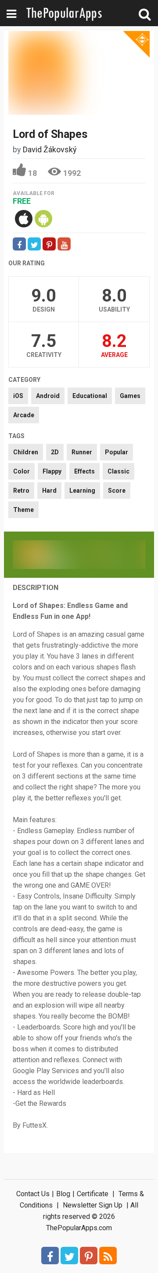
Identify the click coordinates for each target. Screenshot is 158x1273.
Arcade (23, 415)
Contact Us (33, 1194)
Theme (23, 509)
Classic (118, 471)
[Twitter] (69, 1255)
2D (55, 452)
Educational (89, 395)
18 (32, 173)
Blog (63, 1194)
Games (130, 395)
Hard (49, 490)
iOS (18, 395)
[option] (46, 554)
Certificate (92, 1194)
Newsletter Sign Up (92, 1205)
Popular (116, 452)
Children (25, 452)
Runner (82, 452)
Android (48, 395)
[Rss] (108, 1255)
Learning (82, 490)
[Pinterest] (88, 1255)
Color (21, 471)
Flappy (52, 471)
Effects (84, 471)
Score (117, 490)
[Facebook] (50, 1255)
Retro (21, 490)
